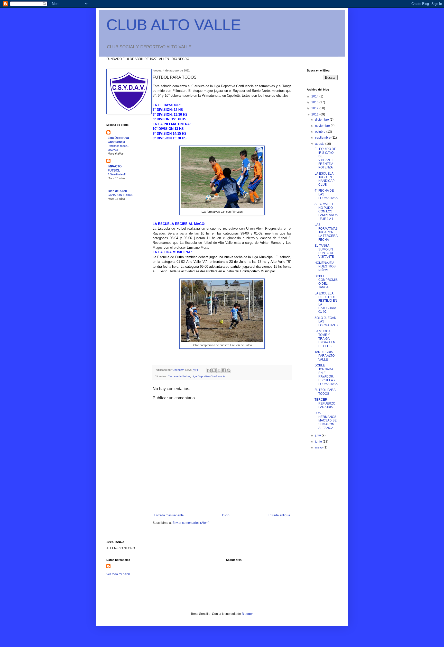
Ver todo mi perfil (118, 574)
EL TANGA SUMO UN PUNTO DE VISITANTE (324, 251)
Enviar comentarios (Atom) (190, 523)
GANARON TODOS (120, 194)
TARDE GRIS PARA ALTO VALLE (324, 355)
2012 (315, 108)
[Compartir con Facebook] (223, 370)
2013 (315, 102)
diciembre (322, 119)
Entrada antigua (279, 515)
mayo (319, 447)
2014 (315, 96)
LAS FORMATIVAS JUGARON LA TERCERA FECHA (326, 232)
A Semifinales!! (117, 174)
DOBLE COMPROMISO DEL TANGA (326, 281)
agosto (320, 144)
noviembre (323, 126)
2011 (315, 114)
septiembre (323, 137)
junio (319, 441)
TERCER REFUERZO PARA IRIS (324, 403)
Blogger (247, 614)
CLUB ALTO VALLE (173, 24)
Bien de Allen (117, 191)
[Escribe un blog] (214, 370)
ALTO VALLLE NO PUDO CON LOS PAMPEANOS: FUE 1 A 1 (326, 211)
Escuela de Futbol (179, 376)
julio (318, 435)
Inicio (225, 515)
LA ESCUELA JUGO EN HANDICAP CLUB (324, 179)
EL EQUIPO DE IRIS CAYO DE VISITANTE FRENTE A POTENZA (325, 158)
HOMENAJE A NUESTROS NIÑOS (325, 266)
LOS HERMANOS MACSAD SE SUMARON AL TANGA (325, 420)
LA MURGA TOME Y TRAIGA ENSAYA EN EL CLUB (324, 338)
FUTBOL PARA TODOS (324, 391)
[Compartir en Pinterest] (228, 370)
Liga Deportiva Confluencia (208, 376)
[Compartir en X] (218, 370)
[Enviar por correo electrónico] (209, 370)
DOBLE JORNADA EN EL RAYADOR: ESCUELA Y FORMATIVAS (326, 375)
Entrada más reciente (169, 515)
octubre (320, 131)
